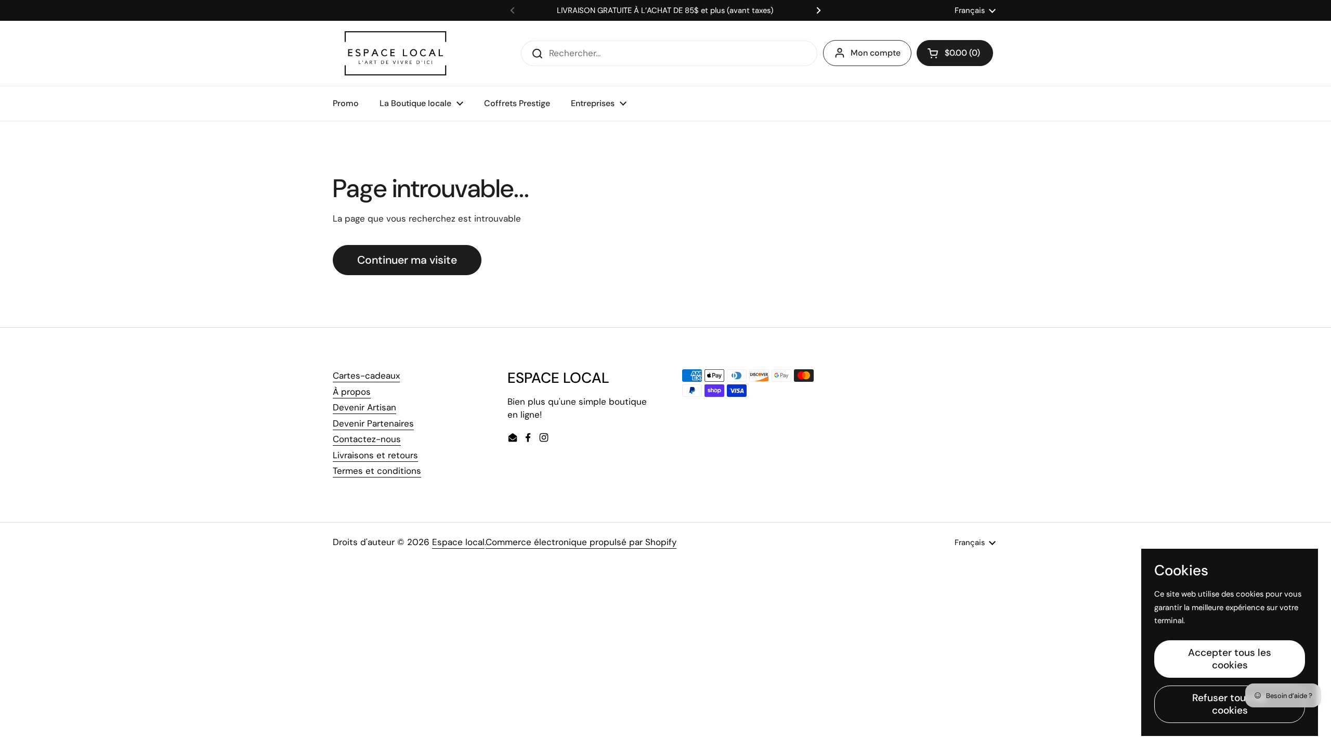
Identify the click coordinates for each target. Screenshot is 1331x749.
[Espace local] (395, 53)
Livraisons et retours (375, 455)
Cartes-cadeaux (366, 375)
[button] (955, 53)
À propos (352, 391)
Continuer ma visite (407, 260)
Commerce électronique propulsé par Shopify (581, 542)
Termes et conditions (377, 470)
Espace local (458, 542)
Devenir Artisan (364, 407)
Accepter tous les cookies (1229, 658)
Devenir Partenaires (373, 423)
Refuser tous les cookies (1229, 704)
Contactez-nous (367, 439)
